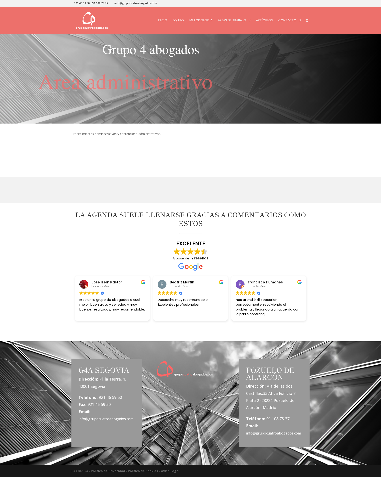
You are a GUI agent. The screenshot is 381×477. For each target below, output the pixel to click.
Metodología (200, 20)
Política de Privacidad (108, 471)
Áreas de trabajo (232, 20)
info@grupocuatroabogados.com (105, 418)
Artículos (264, 20)
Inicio (162, 20)
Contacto (287, 20)
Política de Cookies (143, 471)
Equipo (178, 20)
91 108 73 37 (100, 3)
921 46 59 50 (82, 3)
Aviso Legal (170, 471)
